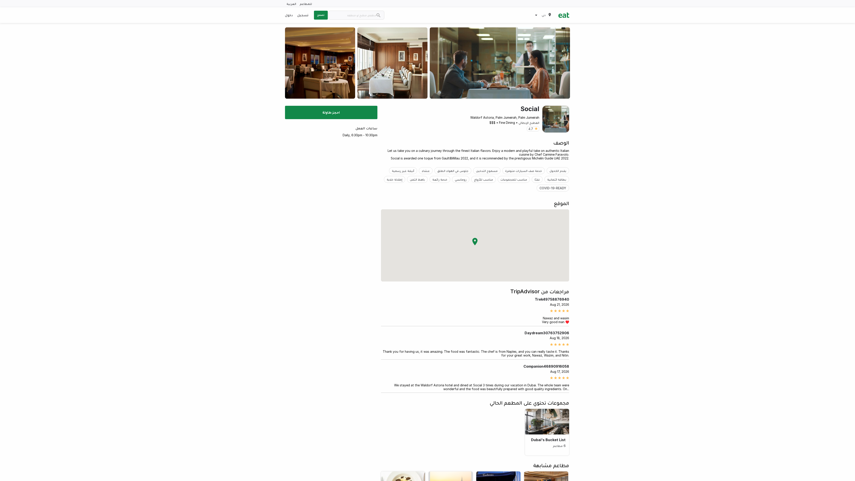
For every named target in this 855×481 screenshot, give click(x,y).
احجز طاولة (331, 112)
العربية (291, 4)
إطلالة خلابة (394, 179)
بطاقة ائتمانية (556, 179)
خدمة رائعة (439, 179)
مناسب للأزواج (483, 179)
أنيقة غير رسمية (403, 171)
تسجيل (302, 15)
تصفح (320, 14)
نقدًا (537, 179)
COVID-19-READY (552, 188)
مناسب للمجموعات (514, 179)
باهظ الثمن (417, 179)
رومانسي (460, 179)
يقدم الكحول (558, 171)
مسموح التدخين (487, 171)
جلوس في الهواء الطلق (452, 171)
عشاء (426, 171)
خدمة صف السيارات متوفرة (523, 171)
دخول (289, 15)
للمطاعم (306, 4)
